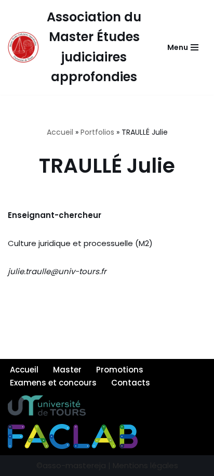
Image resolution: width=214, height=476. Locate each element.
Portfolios (97, 132)
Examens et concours (53, 382)
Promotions (119, 369)
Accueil (60, 132)
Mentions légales (144, 465)
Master (67, 369)
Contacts (130, 382)
